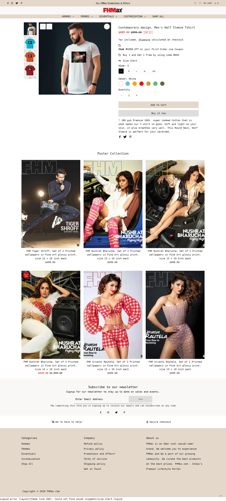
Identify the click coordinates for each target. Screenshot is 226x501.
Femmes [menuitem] (86, 16)
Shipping (144, 39)
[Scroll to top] (220, 495)
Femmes (25, 448)
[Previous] (43, 26)
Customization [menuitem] (134, 16)
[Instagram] (12, 3)
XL (145, 71)
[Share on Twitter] (125, 137)
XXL (154, 71)
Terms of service (95, 458)
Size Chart (130, 60)
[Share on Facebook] (120, 137)
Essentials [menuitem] (107, 16)
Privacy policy (94, 448)
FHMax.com (53, 491)
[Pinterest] (21, 3)
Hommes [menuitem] (67, 16)
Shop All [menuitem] (158, 16)
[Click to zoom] (107, 26)
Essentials (28, 453)
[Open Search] (195, 3)
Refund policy (93, 443)
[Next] (49, 26)
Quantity (124, 89)
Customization (30, 458)
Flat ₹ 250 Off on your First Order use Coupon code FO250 (150, 49)
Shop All (27, 463)
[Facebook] (8, 3)
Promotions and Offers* (99, 453)
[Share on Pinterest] (130, 137)
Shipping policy (94, 463)
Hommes (25, 443)
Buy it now (158, 113)
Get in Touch (92, 469)
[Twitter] (17, 3)
